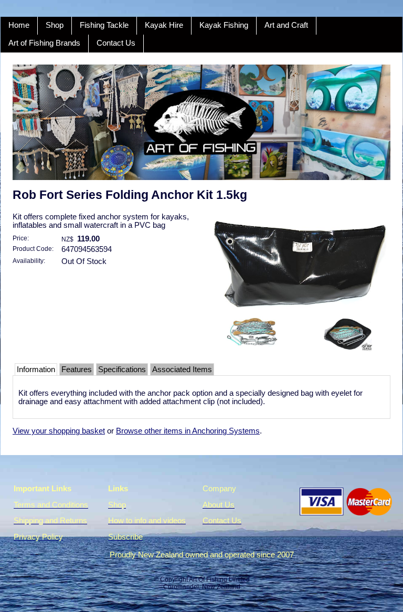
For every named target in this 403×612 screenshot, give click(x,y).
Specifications (122, 369)
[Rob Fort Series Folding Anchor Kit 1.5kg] (299, 310)
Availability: (29, 260)
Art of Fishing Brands (44, 43)
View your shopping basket (59, 431)
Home (18, 25)
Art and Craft (286, 25)
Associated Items (182, 369)
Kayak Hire (164, 25)
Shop (54, 25)
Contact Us (116, 43)
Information (36, 369)
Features (76, 369)
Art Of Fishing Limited (219, 579)
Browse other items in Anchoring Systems (188, 431)
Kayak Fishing (223, 25)
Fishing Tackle (104, 25)
